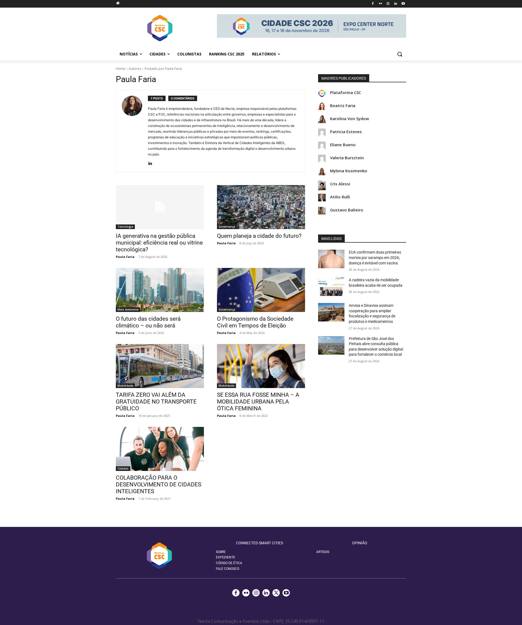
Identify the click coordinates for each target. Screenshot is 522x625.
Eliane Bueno (343, 144)
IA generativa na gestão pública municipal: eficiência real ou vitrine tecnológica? (159, 243)
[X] (276, 592)
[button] (399, 54)
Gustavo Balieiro (346, 209)
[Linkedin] (395, 4)
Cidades (123, 468)
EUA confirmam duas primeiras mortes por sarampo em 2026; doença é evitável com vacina (375, 257)
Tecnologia (125, 227)
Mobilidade (125, 386)
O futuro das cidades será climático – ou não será (148, 322)
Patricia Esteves (346, 131)
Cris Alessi (340, 183)
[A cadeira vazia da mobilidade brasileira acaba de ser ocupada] (331, 286)
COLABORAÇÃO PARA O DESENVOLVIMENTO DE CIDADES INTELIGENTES (158, 484)
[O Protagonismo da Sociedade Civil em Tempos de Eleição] (261, 290)
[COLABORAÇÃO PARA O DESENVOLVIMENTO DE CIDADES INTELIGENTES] (160, 449)
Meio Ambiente (127, 309)
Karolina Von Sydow (349, 118)
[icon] (118, 3)
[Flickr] (380, 4)
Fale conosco (227, 569)
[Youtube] (403, 4)
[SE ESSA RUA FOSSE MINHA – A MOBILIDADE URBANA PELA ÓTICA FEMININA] (261, 366)
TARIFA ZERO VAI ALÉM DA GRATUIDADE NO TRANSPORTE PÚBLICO (156, 402)
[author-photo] (135, 131)
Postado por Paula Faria (163, 68)
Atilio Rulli (340, 196)
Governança (227, 227)
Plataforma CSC (345, 92)
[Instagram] (388, 4)
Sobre (221, 552)
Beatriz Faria (342, 105)
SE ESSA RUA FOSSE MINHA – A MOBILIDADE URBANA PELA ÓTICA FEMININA (258, 402)
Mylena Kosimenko (348, 170)
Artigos (322, 552)
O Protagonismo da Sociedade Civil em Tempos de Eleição (255, 322)
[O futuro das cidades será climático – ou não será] (160, 290)
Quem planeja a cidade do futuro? (259, 236)
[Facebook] (373, 4)
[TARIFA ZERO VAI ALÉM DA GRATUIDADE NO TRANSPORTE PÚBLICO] (160, 366)
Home (120, 68)
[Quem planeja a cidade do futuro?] (261, 207)
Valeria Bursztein (347, 157)
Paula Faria (125, 257)
